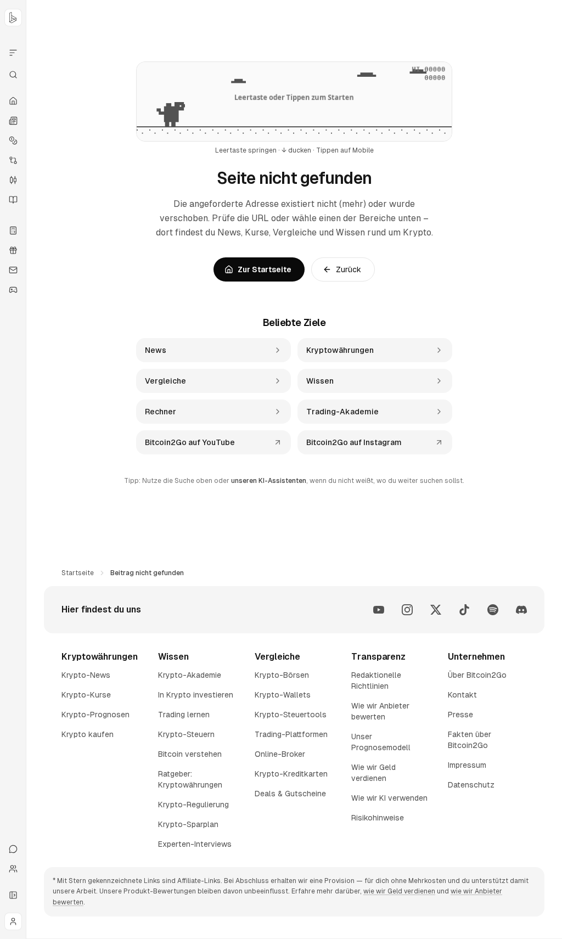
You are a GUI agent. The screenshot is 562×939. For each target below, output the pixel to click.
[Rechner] (13, 230)
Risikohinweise (377, 817)
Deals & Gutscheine (290, 793)
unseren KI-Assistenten (268, 481)
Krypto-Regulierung (193, 804)
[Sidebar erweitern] (13, 895)
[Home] (13, 101)
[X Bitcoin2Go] (435, 609)
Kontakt (462, 694)
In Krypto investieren (195, 694)
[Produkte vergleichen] (13, 52)
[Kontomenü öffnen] (13, 921)
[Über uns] (13, 869)
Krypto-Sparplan (188, 824)
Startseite (77, 573)
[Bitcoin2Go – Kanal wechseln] (13, 17)
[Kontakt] (13, 849)
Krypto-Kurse (86, 694)
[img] (294, 101)
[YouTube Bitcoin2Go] (378, 609)
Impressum (467, 765)
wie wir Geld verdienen (399, 891)
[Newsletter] (13, 270)
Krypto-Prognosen (95, 714)
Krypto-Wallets (283, 694)
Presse (460, 714)
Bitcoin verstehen (190, 754)
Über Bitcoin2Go (477, 675)
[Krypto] (13, 140)
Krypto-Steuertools (291, 714)
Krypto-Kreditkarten (291, 773)
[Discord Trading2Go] (521, 609)
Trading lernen (184, 714)
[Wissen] (13, 200)
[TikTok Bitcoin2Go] (464, 609)
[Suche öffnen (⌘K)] (13, 74)
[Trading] (13, 180)
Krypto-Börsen (282, 675)
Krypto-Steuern (186, 734)
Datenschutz (471, 784)
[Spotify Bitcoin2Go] (492, 609)
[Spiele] (13, 290)
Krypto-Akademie (189, 675)
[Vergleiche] (13, 160)
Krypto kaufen (87, 734)
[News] (13, 121)
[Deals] (13, 250)
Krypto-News (85, 675)
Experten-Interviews (195, 844)
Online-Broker (280, 754)
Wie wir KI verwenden (389, 798)
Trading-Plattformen (291, 734)
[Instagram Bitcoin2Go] (407, 609)
